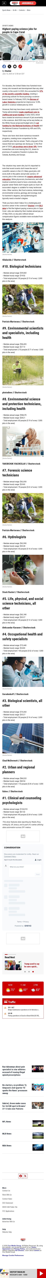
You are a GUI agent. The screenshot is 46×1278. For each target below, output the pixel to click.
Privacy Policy (19, 1249)
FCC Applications (8, 1211)
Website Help (7, 1232)
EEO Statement (7, 1203)
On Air (15, 10)
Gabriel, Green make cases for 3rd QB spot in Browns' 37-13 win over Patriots (14, 1106)
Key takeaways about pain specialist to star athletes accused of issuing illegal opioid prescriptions (13, 1070)
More (28, 10)
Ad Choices (19, 1250)
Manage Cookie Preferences (13, 1255)
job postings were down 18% (24, 147)
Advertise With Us (8, 1222)
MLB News (6, 1133)
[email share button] (15, 66)
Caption (39, 57)
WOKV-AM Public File (9, 1207)
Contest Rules (7, 1199)
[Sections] (4, 3)
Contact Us (6, 1191)
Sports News (6, 10)
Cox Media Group (14, 1246)
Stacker (31, 206)
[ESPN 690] (23, 3)
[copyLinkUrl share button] (20, 66)
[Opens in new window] (38, 1123)
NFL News (6, 1121)
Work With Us (7, 1195)
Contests (22, 10)
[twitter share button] (9, 66)
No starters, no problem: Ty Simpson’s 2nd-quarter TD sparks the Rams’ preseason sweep (14, 1089)
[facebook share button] (4, 66)
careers (37, 1250)
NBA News (6, 1145)
